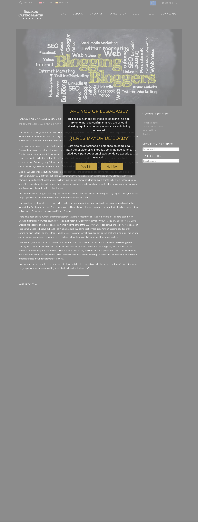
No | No (112, 166)
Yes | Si (86, 166)
